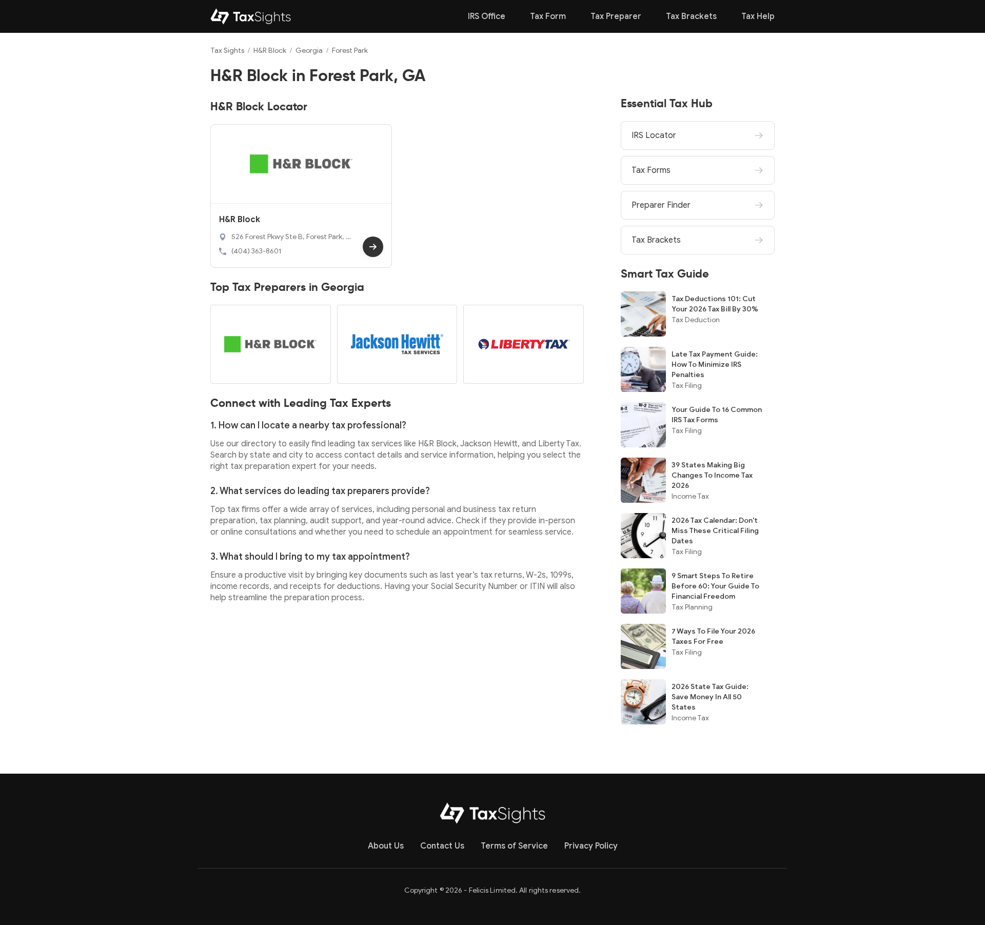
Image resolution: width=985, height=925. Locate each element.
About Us (386, 846)
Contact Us (442, 846)
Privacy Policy (591, 846)
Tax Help (758, 16)
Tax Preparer (615, 16)
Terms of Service (514, 846)
